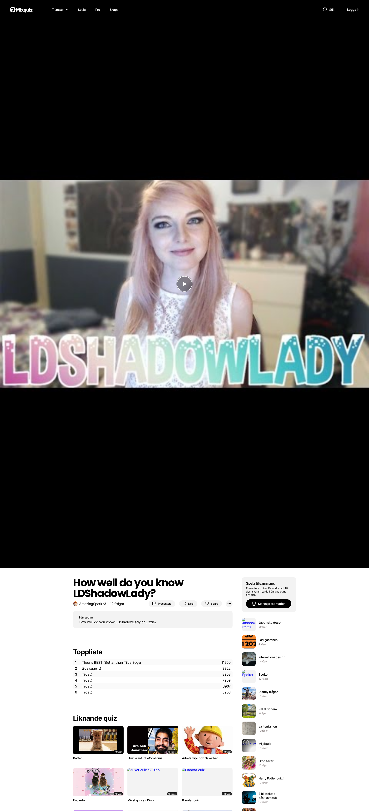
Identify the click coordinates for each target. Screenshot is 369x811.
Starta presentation (272, 604)
